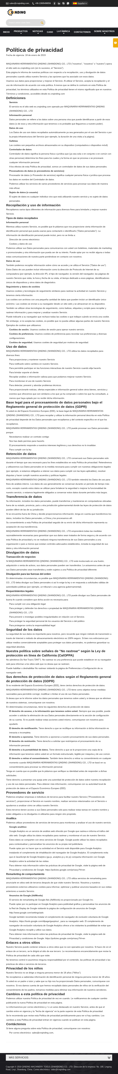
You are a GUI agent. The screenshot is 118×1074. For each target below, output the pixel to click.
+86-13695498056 (43, 3)
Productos (21, 31)
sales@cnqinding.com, (19, 3)
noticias (38, 31)
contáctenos (82, 32)
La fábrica (63, 31)
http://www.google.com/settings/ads (26, 912)
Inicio (6, 32)
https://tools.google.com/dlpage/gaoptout (39, 921)
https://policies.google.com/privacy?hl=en (65, 870)
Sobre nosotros (104, 31)
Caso (50, 32)
